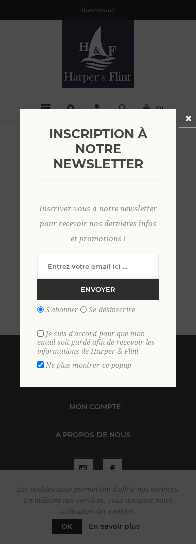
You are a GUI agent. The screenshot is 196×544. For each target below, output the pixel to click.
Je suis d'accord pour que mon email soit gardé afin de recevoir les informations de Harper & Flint (96, 342)
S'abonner (62, 310)
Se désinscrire (112, 310)
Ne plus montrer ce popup (88, 365)
